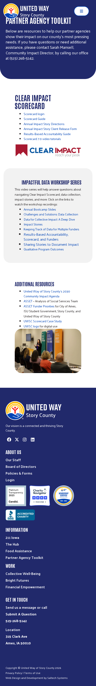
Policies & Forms (19, 473)
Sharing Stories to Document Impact (51, 244)
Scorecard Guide (34, 119)
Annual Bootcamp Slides (40, 209)
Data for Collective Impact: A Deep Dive (49, 219)
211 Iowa (12, 537)
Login (10, 480)
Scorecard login (34, 114)
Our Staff (13, 460)
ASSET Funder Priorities (39, 306)
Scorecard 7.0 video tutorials (42, 139)
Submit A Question (21, 614)
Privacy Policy (14, 672)
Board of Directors (21, 466)
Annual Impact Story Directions (44, 124)
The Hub (12, 544)
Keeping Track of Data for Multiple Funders (51, 229)
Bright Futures (17, 580)
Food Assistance (19, 551)
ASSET (28, 301)
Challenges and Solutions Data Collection (51, 214)
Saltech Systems (57, 677)
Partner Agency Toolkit (24, 557)
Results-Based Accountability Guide (47, 134)
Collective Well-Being (23, 573)
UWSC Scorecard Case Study (43, 321)
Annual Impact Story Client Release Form (50, 129)
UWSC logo (31, 326)
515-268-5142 (16, 620)
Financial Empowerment (25, 587)
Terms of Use (32, 672)
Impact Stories (33, 224)
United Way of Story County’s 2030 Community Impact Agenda (47, 293)
